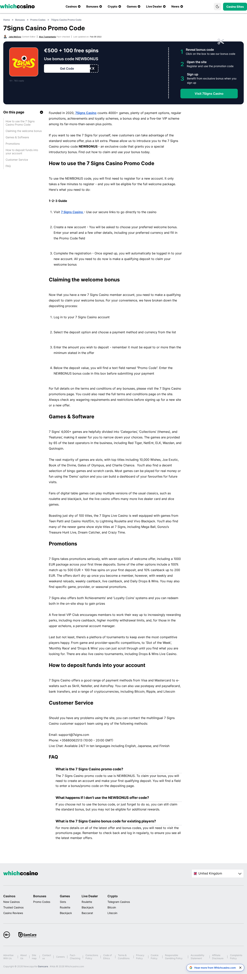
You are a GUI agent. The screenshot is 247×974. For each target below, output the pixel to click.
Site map (34, 957)
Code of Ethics (107, 957)
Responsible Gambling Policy (174, 957)
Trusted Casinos (13, 907)
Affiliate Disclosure (217, 957)
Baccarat (87, 913)
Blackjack (66, 913)
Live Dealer (90, 896)
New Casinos (11, 901)
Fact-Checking (75, 957)
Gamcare (43, 966)
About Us (23, 957)
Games (65, 896)
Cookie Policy (154, 957)
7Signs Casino (85, 113)
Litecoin (112, 913)
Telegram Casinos (118, 901)
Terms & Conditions (123, 957)
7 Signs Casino (72, 212)
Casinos (9, 896)
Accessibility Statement (197, 957)
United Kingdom (210, 873)
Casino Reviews (13, 913)
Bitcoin (111, 907)
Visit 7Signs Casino (209, 93)
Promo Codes (41, 901)
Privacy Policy (140, 957)
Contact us (46, 957)
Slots (63, 901)
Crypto (112, 896)
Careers (60, 956)
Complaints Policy (236, 957)
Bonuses (39, 896)
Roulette (65, 907)
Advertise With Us (8, 957)
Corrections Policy (91, 957)
